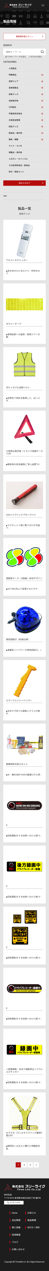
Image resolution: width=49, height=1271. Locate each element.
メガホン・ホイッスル (18, 159)
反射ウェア (13, 81)
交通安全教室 (14, 120)
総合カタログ (24, 183)
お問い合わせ (18, 1249)
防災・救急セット (16, 172)
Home (14, 1213)
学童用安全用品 (15, 113)
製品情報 (31, 1220)
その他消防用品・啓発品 (19, 165)
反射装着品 (13, 88)
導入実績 (16, 1227)
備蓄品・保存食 (15, 152)
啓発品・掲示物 (15, 133)
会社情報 (16, 1220)
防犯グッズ (13, 126)
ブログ (15, 1242)
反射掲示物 (13, 101)
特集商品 (12, 75)
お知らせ (31, 1213)
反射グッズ (13, 94)
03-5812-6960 (15, 1203)
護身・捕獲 (13, 139)
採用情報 (16, 1235)
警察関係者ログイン (24, 36)
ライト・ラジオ (15, 146)
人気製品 (12, 68)
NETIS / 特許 (33, 1227)
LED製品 (12, 107)
